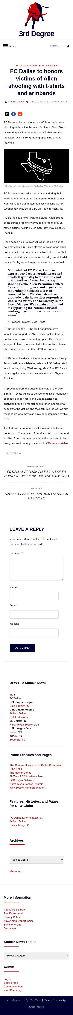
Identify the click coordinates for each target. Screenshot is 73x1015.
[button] (7, 114)
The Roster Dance (21, 772)
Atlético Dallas (18, 713)
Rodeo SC (16, 732)
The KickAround (13, 913)
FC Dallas (22, 65)
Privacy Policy (12, 917)
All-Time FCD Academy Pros (26, 776)
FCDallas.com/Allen (56, 443)
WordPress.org (13, 990)
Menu (11, 45)
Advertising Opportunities (19, 920)
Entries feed (11, 982)
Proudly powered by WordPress (24, 1000)
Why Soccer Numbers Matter (27, 787)
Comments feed (13, 986)
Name (14, 587)
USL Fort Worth (19, 717)
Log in (7, 978)
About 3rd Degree (14, 909)
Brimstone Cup (12, 924)
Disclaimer (10, 928)
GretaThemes (36, 1006)
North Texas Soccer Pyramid (26, 783)
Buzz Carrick (17, 101)
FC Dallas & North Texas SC (26, 817)
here (12, 349)
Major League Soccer (43, 65)
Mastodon (15, 871)
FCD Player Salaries (22, 780)
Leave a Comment (58, 101)
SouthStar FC (18, 739)
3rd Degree (36, 33)
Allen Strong (13, 453)
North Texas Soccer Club (24, 724)
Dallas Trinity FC (19, 705)
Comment (16, 553)
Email (14, 605)
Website (14, 623)
